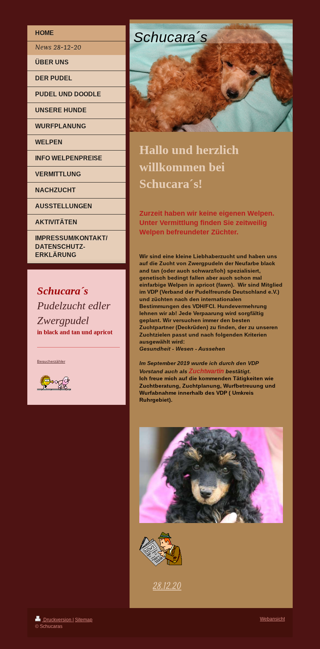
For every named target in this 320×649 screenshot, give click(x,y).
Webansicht (272, 618)
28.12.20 (167, 587)
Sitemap (83, 619)
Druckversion (57, 619)
